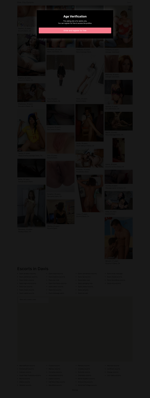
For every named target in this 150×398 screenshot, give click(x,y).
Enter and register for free (75, 30)
